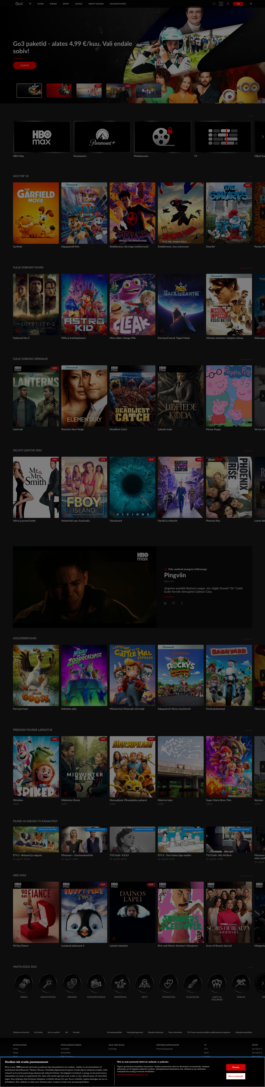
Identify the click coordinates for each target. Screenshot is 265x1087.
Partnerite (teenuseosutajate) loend (132, 1074)
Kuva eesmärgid (236, 1076)
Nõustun (235, 1067)
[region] (132, 1072)
